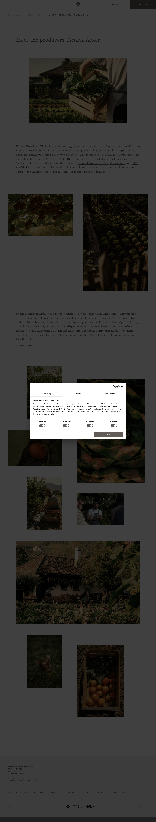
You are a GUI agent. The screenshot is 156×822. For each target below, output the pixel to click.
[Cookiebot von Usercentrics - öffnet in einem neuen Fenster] (114, 386)
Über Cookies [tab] (110, 394)
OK (108, 434)
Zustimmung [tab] (46, 394)
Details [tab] (78, 394)
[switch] (66, 425)
